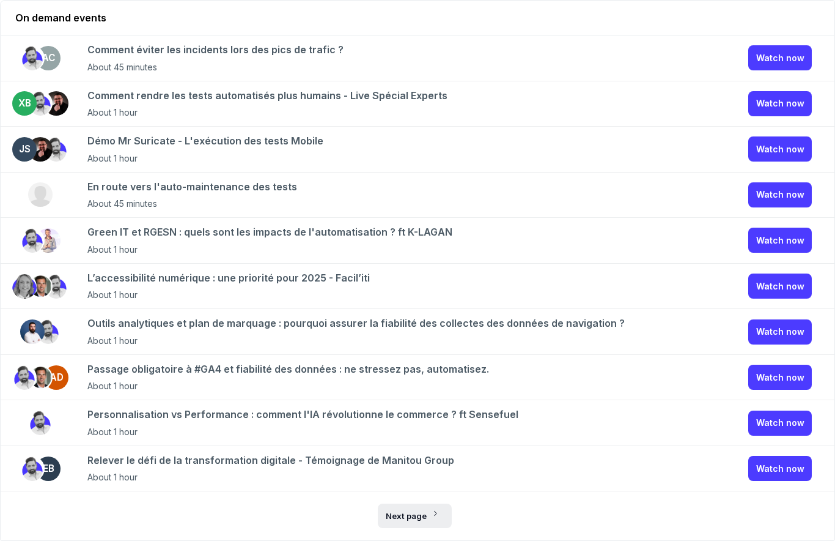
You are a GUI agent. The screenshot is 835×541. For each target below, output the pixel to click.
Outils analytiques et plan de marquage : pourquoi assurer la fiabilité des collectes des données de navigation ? (356, 323)
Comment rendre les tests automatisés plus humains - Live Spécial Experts (267, 95)
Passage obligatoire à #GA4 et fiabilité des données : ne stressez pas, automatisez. (288, 369)
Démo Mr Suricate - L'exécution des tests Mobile (205, 141)
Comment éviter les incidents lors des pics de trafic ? (215, 49)
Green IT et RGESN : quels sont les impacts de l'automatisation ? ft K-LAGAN (269, 232)
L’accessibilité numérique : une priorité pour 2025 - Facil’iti (228, 278)
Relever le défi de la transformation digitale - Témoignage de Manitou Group (270, 460)
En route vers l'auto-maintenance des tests (192, 187)
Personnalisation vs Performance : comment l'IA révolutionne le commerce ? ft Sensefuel (302, 414)
